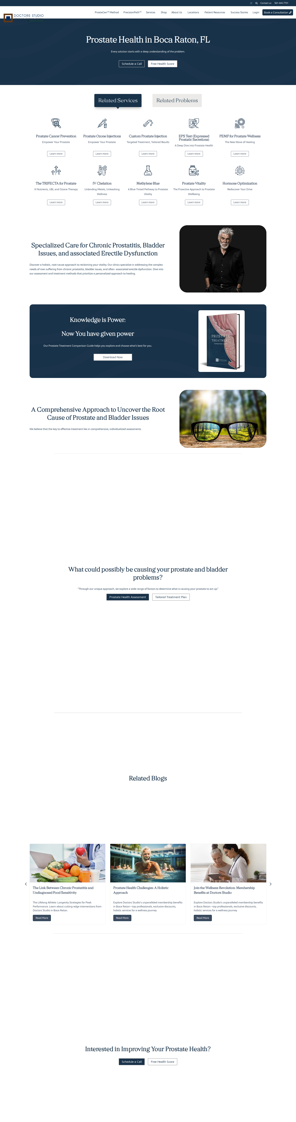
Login (256, 12)
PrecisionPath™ (132, 12)
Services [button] (150, 12)
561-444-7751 (281, 3)
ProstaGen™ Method (107, 12)
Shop (164, 12)
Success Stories (239, 12)
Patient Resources (215, 12)
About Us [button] (176, 12)
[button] (256, 3)
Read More (42, 917)
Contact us (265, 3)
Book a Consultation (276, 12)
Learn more (56, 153)
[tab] (118, 100)
